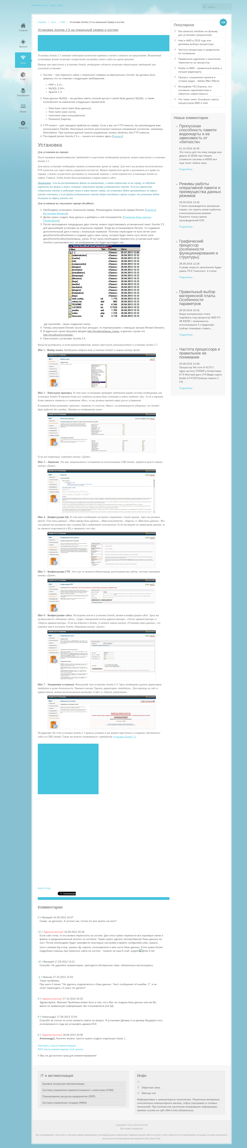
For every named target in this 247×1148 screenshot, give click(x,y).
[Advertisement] (103, 43)
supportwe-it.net (142, 950)
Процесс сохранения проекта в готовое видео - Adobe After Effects (198, 79)
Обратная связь (151, 1087)
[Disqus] (101, 840)
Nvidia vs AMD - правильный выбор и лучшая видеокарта (200, 70)
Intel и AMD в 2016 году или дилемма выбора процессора (196, 42)
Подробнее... (187, 169)
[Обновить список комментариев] (65, 907)
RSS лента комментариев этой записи (60, 1049)
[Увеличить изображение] (101, 371)
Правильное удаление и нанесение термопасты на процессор (199, 60)
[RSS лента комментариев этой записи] (64, 907)
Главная (42, 22)
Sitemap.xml (149, 1093)
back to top (44, 888)
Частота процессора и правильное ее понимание (199, 51)
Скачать (117, 136)
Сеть (53, 22)
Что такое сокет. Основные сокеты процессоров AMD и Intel (198, 101)
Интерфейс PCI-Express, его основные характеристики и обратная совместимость (195, 90)
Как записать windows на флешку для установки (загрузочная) (198, 33)
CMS (62, 22)
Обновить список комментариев (57, 1045)
